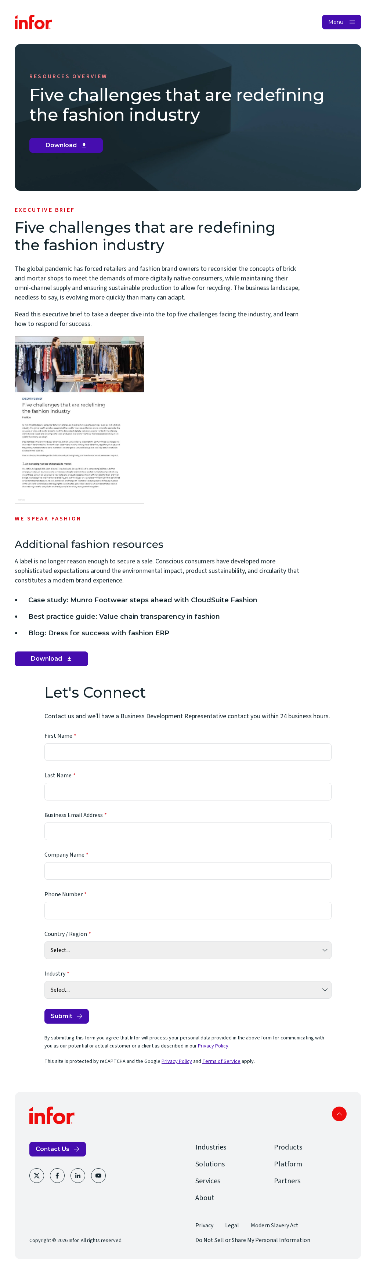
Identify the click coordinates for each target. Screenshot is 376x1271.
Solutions (210, 1164)
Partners (287, 1181)
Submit (61, 1016)
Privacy (204, 1225)
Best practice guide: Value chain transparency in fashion (124, 617)
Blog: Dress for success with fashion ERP (98, 633)
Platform (288, 1164)
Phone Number (63, 894)
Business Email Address (73, 815)
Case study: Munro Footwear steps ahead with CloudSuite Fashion (142, 600)
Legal (232, 1225)
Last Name (58, 775)
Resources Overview (68, 76)
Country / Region (65, 934)
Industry (54, 974)
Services (207, 1181)
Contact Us (52, 1148)
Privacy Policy (213, 1046)
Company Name (64, 855)
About (204, 1198)
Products (288, 1147)
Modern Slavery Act (275, 1225)
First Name (58, 736)
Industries (210, 1147)
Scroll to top (339, 1114)
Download (69, 147)
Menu (335, 22)
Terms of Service (221, 1061)
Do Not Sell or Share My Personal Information (252, 1240)
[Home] (34, 22)
